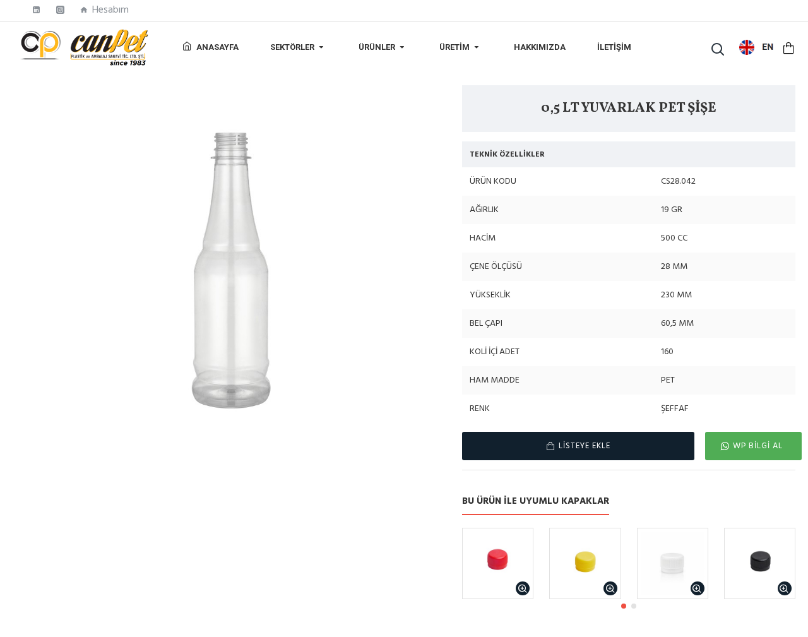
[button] (623, 606)
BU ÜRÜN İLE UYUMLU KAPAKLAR (535, 502)
